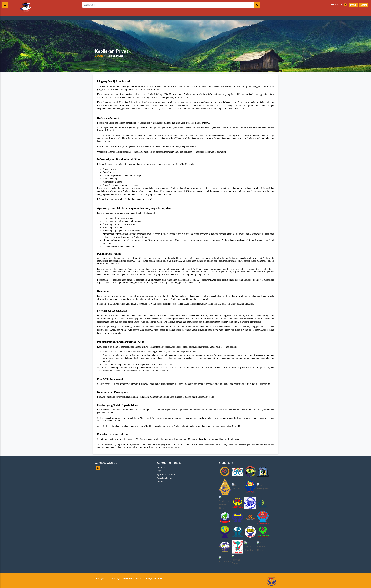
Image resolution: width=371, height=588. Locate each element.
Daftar (363, 4)
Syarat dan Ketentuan (167, 474)
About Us (161, 467)
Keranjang (339, 4)
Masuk (353, 4)
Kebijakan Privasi (164, 478)
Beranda (99, 55)
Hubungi (160, 481)
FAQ (159, 471)
